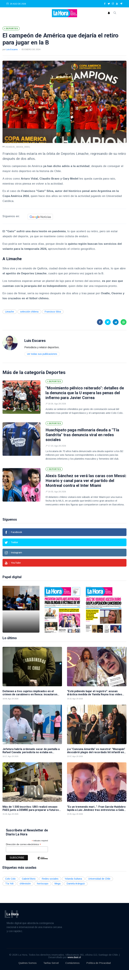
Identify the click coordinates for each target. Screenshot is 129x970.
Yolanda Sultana (73, 878)
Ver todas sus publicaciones (42, 354)
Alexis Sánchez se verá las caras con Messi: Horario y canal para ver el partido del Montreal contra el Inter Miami (86, 480)
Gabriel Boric (29, 878)
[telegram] (121, 4)
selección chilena (29, 311)
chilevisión (25, 883)
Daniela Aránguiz (76, 883)
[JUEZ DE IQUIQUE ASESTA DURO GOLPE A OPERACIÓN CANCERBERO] (103, 609)
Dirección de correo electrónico (23, 844)
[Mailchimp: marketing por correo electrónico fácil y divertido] (42, 860)
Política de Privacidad (98, 962)
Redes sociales (50, 878)
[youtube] (117, 4)
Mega (57, 883)
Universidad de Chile (99, 878)
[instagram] (113, 4)
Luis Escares (12, 49)
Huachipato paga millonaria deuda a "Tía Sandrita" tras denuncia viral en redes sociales (82, 435)
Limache (9, 311)
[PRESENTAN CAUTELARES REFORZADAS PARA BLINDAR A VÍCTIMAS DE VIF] (62, 609)
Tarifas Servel (51, 962)
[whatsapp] (123, 322)
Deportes (56, 372)
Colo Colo (10, 878)
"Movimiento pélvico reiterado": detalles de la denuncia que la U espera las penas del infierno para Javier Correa (85, 393)
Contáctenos (72, 962)
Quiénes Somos (27, 962)
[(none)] (10, 342)
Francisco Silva (53, 311)
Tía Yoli (9, 883)
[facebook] (105, 4)
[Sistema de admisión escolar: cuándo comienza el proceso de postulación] (21, 609)
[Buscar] (114, 13)
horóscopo (42, 883)
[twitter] (109, 4)
